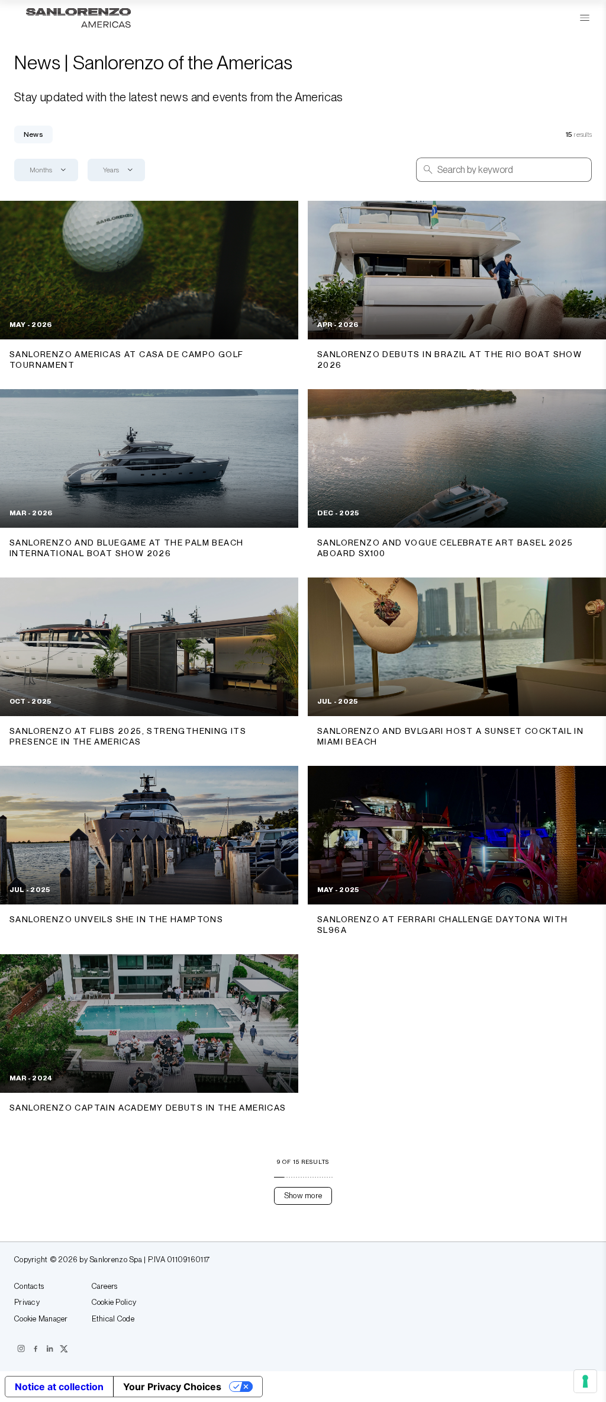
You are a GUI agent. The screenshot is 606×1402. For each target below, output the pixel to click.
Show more (303, 1195)
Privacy (27, 1302)
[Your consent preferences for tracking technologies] (585, 1381)
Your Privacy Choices (172, 1387)
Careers (105, 1286)
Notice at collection (59, 1387)
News (33, 134)
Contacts (29, 1286)
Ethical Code (113, 1319)
